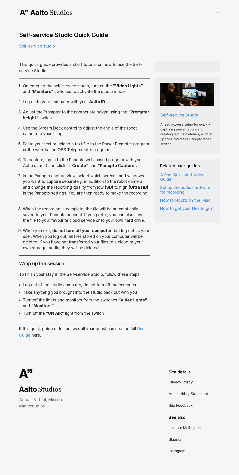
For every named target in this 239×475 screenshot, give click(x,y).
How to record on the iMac (185, 200)
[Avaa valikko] (217, 12)
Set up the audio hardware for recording (185, 189)
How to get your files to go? (186, 208)
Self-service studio (37, 46)
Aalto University (24, 12)
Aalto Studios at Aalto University (35, 389)
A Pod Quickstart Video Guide (182, 177)
